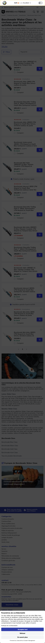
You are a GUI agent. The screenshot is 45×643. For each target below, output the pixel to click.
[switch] (40, 3)
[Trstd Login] (42, 2)
